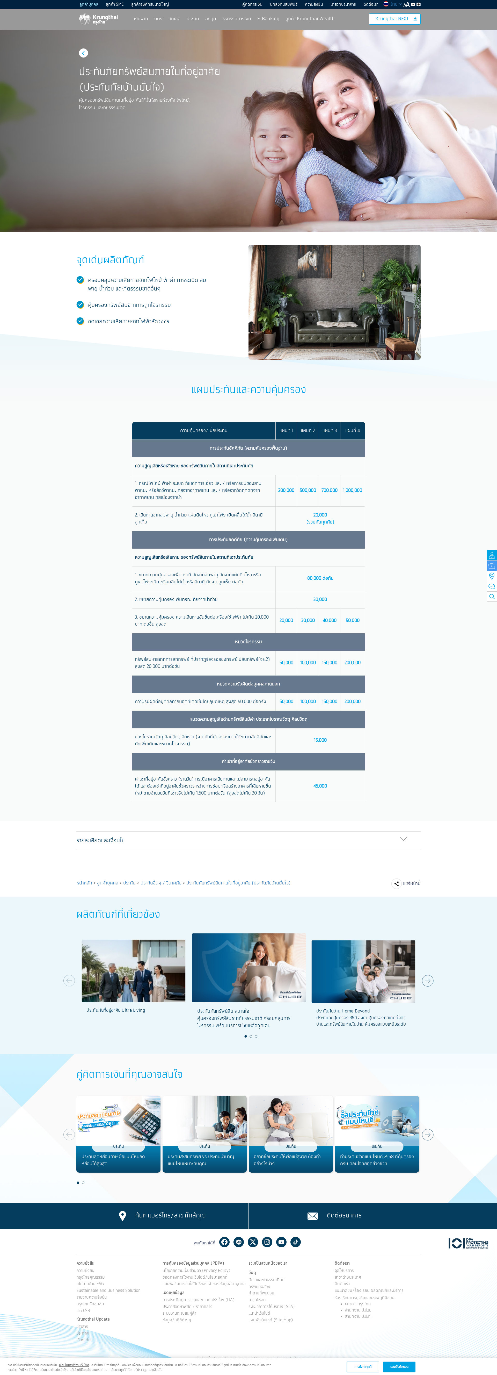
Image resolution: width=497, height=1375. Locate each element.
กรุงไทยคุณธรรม (90, 1277)
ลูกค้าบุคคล (88, 5)
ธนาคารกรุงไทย (358, 1304)
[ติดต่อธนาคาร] (313, 1216)
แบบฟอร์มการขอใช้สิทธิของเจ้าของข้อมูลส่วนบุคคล (204, 1284)
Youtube (281, 1242)
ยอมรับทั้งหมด (399, 1366)
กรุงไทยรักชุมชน (90, 1304)
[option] (248, 131)
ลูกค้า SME (115, 5)
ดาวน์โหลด (257, 1300)
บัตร (158, 19)
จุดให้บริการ (344, 1271)
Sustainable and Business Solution (108, 1291)
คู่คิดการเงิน (252, 5)
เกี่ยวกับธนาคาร (343, 5)
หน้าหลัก (84, 883)
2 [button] (251, 1036)
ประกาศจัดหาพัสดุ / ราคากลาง (188, 1307)
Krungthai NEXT (392, 19)
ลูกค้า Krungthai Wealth (310, 19)
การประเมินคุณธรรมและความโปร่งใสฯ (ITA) (199, 1300)
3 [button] (256, 1036)
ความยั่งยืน (314, 5)
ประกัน (193, 19)
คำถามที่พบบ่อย (261, 1293)
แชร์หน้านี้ (412, 883)
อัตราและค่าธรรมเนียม (266, 1280)
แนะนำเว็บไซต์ (259, 1313)
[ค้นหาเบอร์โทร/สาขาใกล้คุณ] (122, 1216)
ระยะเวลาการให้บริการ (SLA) (271, 1307)
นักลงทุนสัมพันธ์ (283, 5)
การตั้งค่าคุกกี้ (362, 1366)
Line (238, 1242)
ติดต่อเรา (370, 5)
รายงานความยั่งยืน (91, 1297)
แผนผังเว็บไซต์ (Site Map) (270, 1320)
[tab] (248, 841)
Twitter (253, 1242)
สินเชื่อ (174, 19)
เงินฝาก (141, 19)
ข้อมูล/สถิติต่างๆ (177, 1320)
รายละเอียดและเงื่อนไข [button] (100, 841)
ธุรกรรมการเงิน (236, 19)
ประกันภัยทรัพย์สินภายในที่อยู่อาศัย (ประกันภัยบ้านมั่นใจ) (238, 883)
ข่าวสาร (82, 1327)
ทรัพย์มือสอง (259, 1287)
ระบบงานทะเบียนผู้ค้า (179, 1313)
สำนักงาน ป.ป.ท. (358, 1317)
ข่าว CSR (83, 1311)
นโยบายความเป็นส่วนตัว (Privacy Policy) (196, 1271)
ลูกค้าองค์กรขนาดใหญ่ (150, 5)
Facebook (224, 1242)
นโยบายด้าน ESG (90, 1284)
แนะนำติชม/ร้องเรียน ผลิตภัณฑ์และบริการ (369, 1291)
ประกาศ (82, 1333)
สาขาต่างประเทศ (348, 1277)
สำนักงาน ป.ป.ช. (358, 1310)
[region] (248, 1366)
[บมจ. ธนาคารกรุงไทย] (98, 19)
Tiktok (295, 1242)
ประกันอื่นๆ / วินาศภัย (161, 883)
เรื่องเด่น (83, 1340)
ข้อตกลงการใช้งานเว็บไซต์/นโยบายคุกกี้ (195, 1277)
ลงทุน (210, 19)
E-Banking (268, 19)
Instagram (267, 1242)
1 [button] (246, 1036)
